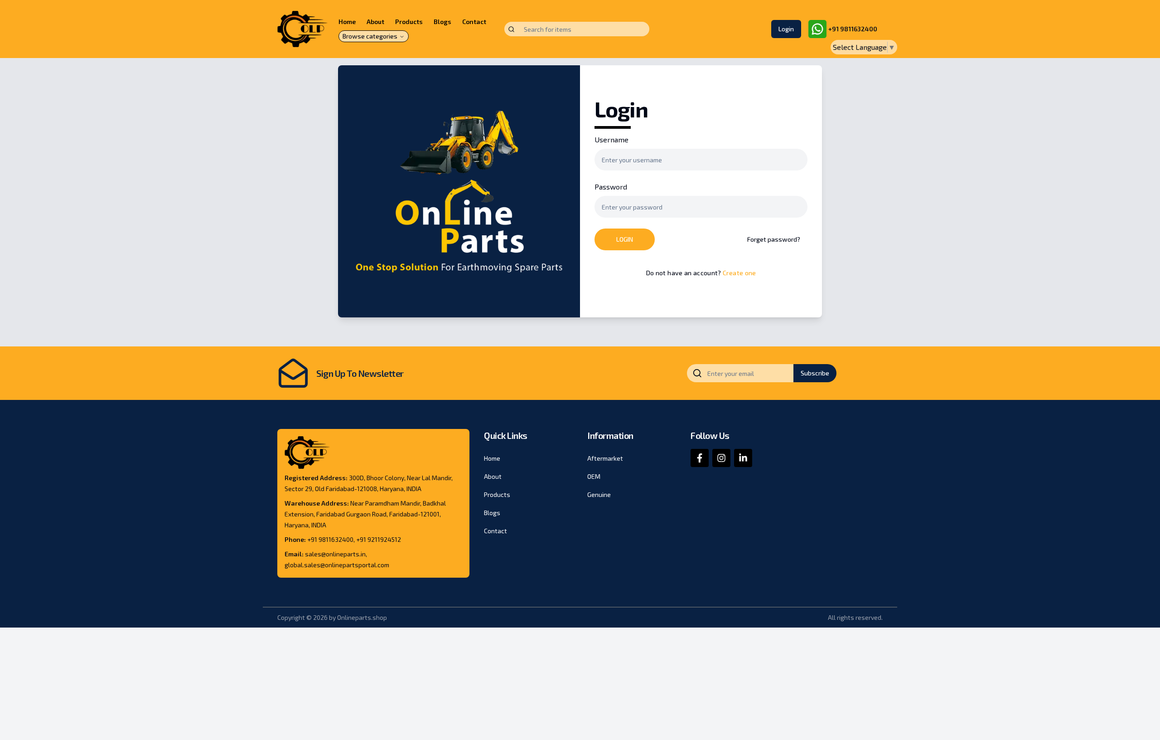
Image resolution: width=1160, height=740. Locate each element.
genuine (599, 494)
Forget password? (773, 239)
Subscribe (815, 373)
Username (611, 139)
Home (347, 21)
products (497, 494)
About (375, 21)
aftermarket (605, 458)
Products (409, 21)
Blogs (442, 21)
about (493, 476)
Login (786, 29)
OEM (593, 476)
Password (610, 186)
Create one (739, 273)
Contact (474, 21)
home (492, 458)
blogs (492, 512)
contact (495, 531)
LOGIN (624, 239)
